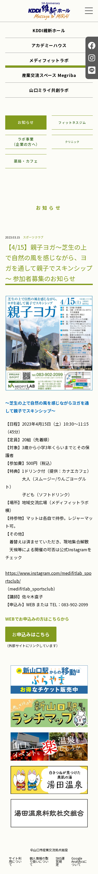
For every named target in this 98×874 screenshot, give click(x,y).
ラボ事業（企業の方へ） (26, 141)
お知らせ (26, 122)
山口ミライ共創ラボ (49, 90)
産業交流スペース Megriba (49, 75)
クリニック (72, 142)
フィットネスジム (72, 122)
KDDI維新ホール (49, 30)
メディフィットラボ (48, 60)
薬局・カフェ (26, 161)
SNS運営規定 (60, 861)
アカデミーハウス (48, 45)
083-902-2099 (74, 604)
